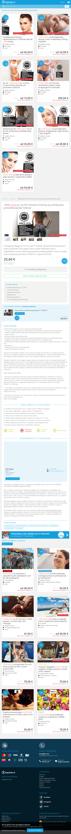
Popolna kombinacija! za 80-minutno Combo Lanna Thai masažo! (18, 714)
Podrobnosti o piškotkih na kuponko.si (13, 830)
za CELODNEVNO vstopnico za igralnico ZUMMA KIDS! (51, 717)
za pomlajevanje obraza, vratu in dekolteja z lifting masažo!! (53, 39)
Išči (67, 6)
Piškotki (41, 786)
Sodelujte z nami (7, 779)
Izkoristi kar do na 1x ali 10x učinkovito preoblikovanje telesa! (17, 131)
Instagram (47, 802)
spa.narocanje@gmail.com (57, 471)
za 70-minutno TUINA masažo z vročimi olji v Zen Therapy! (17, 621)
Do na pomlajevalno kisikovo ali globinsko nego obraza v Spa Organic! (53, 131)
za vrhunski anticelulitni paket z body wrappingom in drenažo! (49, 85)
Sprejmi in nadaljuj (35, 830)
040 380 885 (52, 469)
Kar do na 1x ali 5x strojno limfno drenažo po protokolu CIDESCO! (16, 85)
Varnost (41, 784)
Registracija (5, 816)
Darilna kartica (6, 820)
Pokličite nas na (46, 761)
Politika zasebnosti (44, 787)
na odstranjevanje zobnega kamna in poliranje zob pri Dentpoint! (52, 575)
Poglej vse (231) (7, 544)
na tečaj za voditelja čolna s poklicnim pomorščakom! (52, 620)
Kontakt (41, 776)
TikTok (46, 806)
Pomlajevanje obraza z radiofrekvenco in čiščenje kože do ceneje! (18, 39)
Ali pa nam (63, 761)
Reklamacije (5, 821)
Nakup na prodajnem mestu (47, 780)
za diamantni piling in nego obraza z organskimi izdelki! (17, 175)
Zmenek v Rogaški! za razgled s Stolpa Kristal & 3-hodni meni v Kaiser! (52, 669)
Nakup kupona (6, 818)
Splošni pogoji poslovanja (46, 778)
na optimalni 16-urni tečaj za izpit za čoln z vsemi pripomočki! (17, 666)
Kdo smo (42, 774)
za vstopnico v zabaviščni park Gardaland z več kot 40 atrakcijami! (17, 575)
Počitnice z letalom (44, 782)
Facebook (47, 797)
